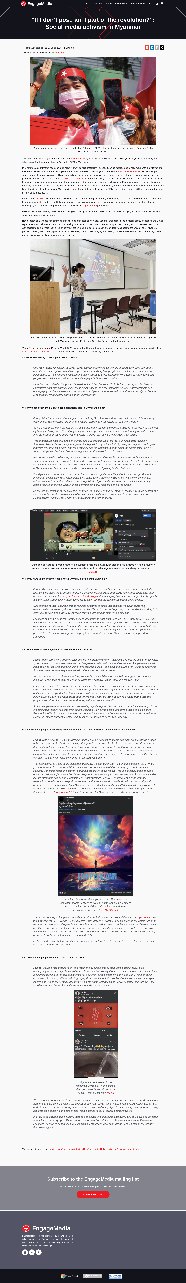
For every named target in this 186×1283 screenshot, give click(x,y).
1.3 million (40, 198)
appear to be (90, 205)
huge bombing (144, 917)
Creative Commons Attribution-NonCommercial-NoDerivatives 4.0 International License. (96, 1149)
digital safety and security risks (37, 351)
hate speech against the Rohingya (79, 596)
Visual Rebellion (79, 158)
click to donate (63, 792)
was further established (129, 171)
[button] (157, 4)
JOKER (93, 572)
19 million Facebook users (74, 178)
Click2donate (112, 910)
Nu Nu (110, 1093)
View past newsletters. (114, 1186)
